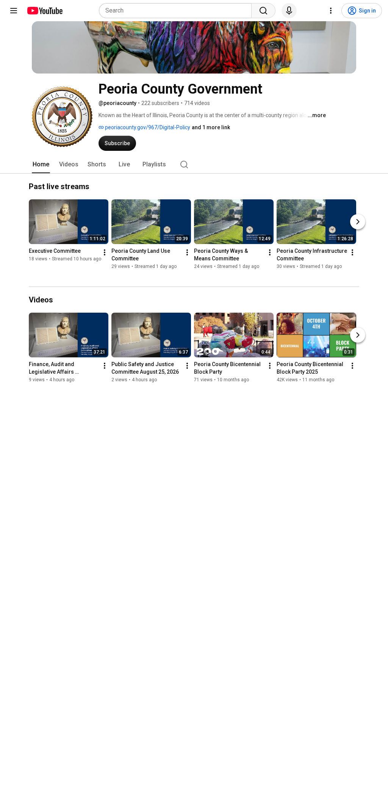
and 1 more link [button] (211, 127)
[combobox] (177, 10)
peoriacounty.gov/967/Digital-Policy (147, 127)
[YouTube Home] (44, 10)
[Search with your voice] (289, 10)
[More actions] (104, 252)
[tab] (41, 164)
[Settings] (330, 10)
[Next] (357, 221)
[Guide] (13, 10)
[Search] (263, 10)
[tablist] (194, 164)
